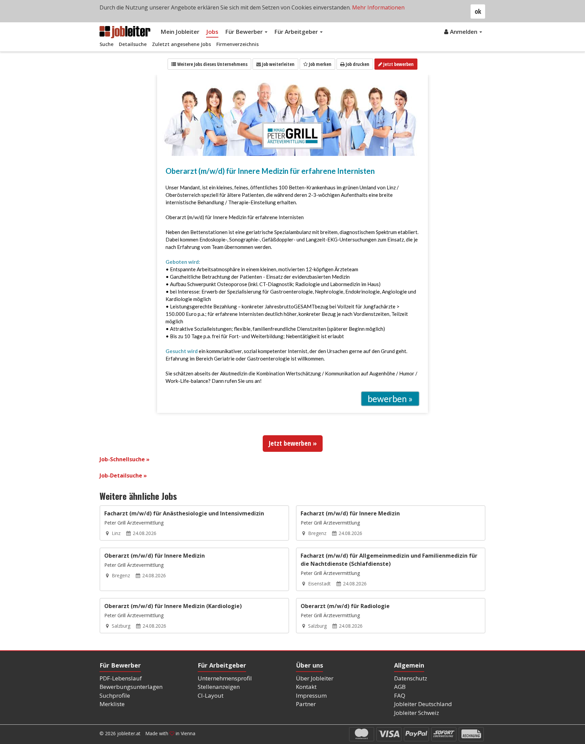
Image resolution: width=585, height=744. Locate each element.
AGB (400, 687)
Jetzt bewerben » (292, 443)
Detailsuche (133, 44)
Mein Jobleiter (179, 32)
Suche (106, 44)
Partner (306, 704)
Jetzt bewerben (398, 64)
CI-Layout (210, 695)
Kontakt (306, 687)
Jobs (212, 32)
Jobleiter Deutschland (423, 704)
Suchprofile (115, 695)
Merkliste (112, 704)
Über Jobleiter (314, 678)
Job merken (319, 64)
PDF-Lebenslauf (121, 678)
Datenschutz (410, 678)
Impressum (311, 695)
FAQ (399, 695)
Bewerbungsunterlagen (131, 687)
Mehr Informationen (378, 7)
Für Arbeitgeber (296, 32)
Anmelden (464, 32)
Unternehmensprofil (225, 678)
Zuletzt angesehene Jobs (181, 44)
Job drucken (357, 64)
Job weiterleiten (278, 64)
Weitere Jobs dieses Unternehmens (211, 64)
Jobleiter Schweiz (416, 713)
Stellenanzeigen (219, 687)
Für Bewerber (244, 32)
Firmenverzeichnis (237, 44)
